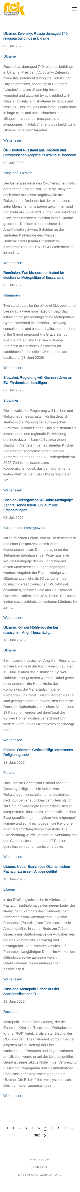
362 (37, 1135)
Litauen (9, 889)
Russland (10, 173)
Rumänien (11, 295)
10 (64, 1128)
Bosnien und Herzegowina (24, 528)
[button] (74, 9)
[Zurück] (7, 1128)
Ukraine (9, 56)
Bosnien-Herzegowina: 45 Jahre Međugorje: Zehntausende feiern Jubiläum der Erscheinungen (38, 505)
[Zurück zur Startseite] (14, 9)
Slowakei (10, 400)
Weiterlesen (12, 140)
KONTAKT (40, 1167)
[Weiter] (45, 1135)
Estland (9, 773)
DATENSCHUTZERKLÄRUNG (40, 1174)
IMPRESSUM (40, 1159)
